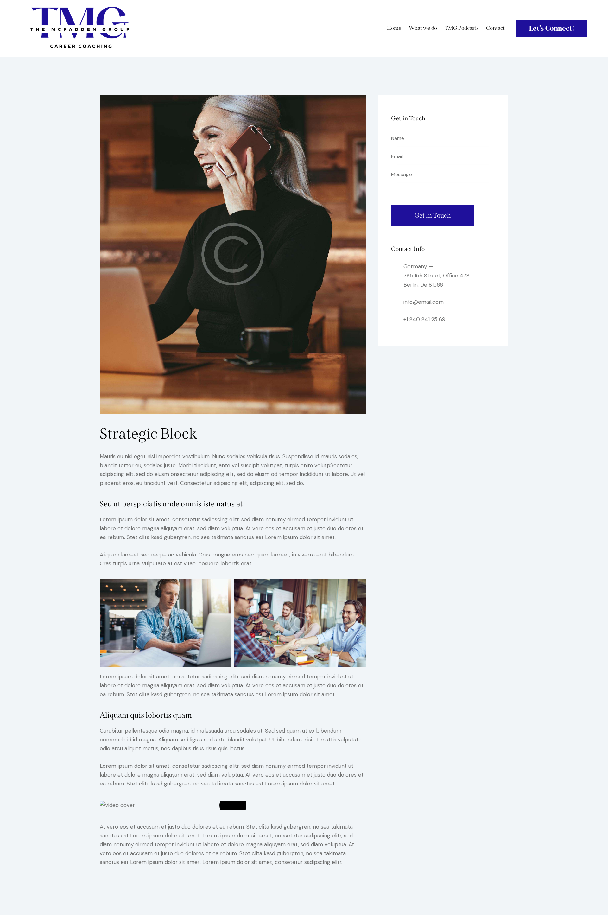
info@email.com (423, 301)
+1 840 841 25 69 (424, 319)
